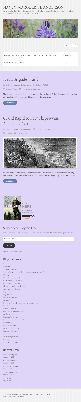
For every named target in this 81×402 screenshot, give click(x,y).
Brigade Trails (11, 89)
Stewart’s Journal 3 (10, 372)
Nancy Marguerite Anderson (19, 85)
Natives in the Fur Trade (12, 328)
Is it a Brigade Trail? (20, 79)
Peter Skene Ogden (10, 355)
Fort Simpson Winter (10, 367)
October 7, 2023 (42, 85)
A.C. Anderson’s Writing (12, 284)
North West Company (11, 331)
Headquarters (8, 314)
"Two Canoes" (8, 275)
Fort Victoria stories (10, 306)
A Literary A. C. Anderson (12, 281)
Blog (22, 62)
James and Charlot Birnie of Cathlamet (17, 320)
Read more (10, 103)
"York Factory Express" (11, 278)
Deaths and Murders (10, 298)
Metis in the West (9, 326)
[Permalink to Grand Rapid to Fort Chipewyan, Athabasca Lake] (40, 153)
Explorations (23, 133)
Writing (6, 340)
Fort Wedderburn (9, 361)
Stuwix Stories (8, 334)
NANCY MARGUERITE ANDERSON (33, 7)
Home (7, 55)
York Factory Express (10, 342)
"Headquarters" (8, 264)
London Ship (7, 323)
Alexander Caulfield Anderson (14, 286)
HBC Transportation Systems (29, 89)
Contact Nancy (11, 62)
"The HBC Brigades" (10, 270)
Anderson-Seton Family (11, 289)
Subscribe (9, 246)
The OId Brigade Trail (11, 337)
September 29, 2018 (43, 129)
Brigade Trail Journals (11, 292)
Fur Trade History (9, 309)
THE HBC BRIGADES (21, 55)
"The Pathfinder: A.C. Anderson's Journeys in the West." (23, 272)
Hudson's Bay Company (11, 317)
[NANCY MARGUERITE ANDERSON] (40, 27)
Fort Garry (7, 378)
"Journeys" (7, 267)
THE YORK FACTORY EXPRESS (46, 55)
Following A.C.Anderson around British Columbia (21, 303)
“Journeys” (67, 55)
